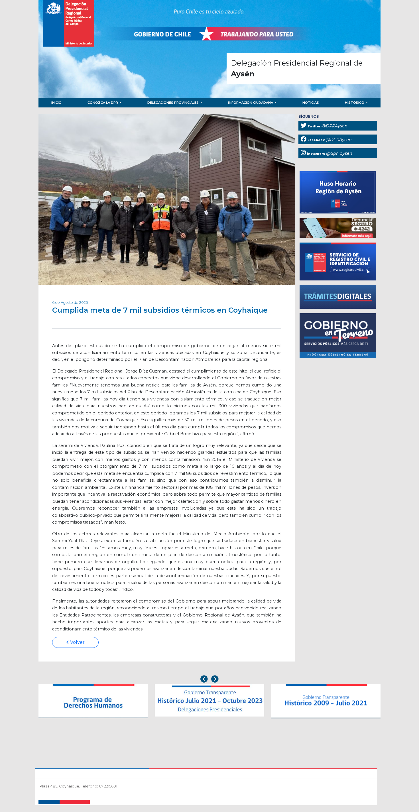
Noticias (310, 103)
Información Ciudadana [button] (251, 103)
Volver (77, 642)
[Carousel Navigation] (209, 679)
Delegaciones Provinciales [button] (173, 103)
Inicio (56, 103)
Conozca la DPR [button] (103, 103)
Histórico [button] (355, 103)
